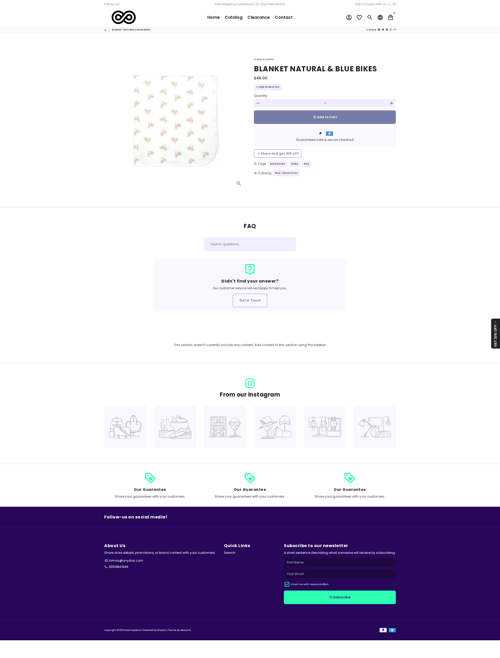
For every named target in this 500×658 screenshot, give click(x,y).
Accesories (277, 163)
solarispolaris (133, 630)
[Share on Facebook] (379, 29)
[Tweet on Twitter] (383, 29)
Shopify (161, 630)
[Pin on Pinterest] (387, 29)
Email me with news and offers (309, 584)
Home (213, 17)
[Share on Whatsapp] (391, 29)
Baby (294, 163)
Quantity (260, 95)
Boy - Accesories (286, 172)
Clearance (258, 17)
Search (229, 552)
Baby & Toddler (264, 59)
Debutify (185, 630)
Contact (284, 17)
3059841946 (116, 567)
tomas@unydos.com (124, 560)
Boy (306, 163)
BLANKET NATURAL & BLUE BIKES (131, 29)
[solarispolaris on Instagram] (250, 383)
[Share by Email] (394, 29)
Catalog (233, 17)
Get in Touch (250, 300)
